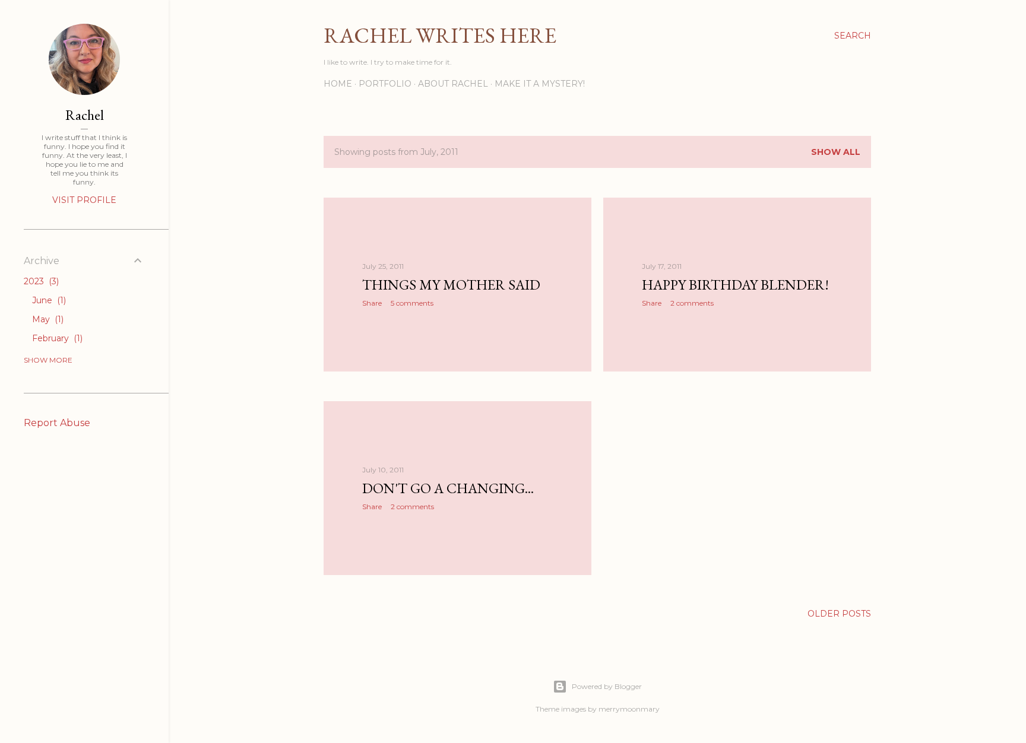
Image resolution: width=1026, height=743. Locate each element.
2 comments (692, 303)
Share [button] (372, 303)
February (56, 338)
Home (338, 83)
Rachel (84, 115)
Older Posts (839, 613)
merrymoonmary (629, 708)
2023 (40, 281)
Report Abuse (57, 422)
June (48, 300)
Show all (835, 152)
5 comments (412, 303)
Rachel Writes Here (440, 35)
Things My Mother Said (451, 284)
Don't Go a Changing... (448, 488)
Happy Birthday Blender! (735, 284)
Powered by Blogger (607, 686)
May (46, 319)
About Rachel (453, 83)
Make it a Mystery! (540, 83)
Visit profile (84, 200)
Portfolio (385, 83)
